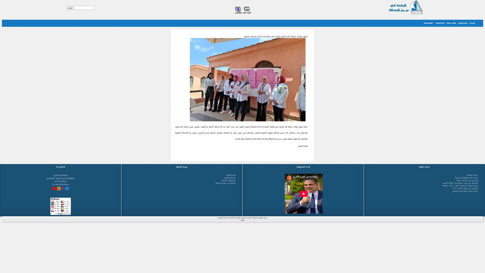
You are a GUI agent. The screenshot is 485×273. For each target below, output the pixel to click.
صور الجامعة (230, 175)
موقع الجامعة (428, 23)
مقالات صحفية (451, 23)
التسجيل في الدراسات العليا (467, 180)
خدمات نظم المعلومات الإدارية (466, 177)
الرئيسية (472, 23)
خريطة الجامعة (229, 177)
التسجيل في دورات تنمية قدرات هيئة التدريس (460, 183)
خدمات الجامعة (472, 175)
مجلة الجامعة (440, 23)
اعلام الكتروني (462, 23)
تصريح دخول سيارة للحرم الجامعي (465, 191)
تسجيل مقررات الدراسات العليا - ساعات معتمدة (460, 185)
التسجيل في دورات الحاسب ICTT (465, 188)
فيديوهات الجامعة (228, 180)
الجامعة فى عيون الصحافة (225, 183)
